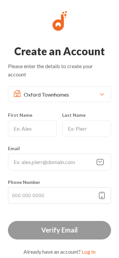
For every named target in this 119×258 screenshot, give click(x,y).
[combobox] (62, 94)
